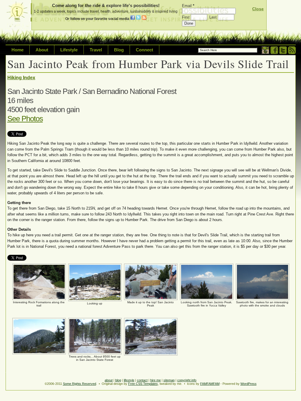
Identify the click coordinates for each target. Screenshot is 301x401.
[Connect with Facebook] (274, 52)
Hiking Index (21, 77)
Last (213, 17)
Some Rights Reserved (79, 383)
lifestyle (129, 380)
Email (188, 6)
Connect (144, 50)
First (186, 17)
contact (142, 380)
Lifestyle (69, 50)
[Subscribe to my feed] (292, 52)
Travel (96, 50)
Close (258, 8)
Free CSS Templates (143, 383)
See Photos (25, 118)
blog (118, 380)
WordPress (248, 383)
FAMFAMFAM (210, 383)
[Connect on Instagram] (265, 52)
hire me (155, 380)
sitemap (169, 380)
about (109, 380)
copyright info (186, 380)
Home (17, 50)
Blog (119, 50)
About (42, 50)
